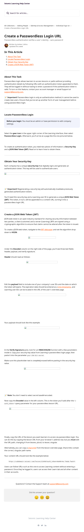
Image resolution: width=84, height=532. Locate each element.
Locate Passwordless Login (19, 59)
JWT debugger (47, 229)
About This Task (14, 56)
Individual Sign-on (63, 26)
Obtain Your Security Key (18, 62)
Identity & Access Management (42, 26)
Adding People (22, 26)
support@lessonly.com (59, 484)
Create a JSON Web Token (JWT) (21, 64)
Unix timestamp (64, 287)
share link (32, 448)
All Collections (9, 26)
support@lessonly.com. (14, 92)
